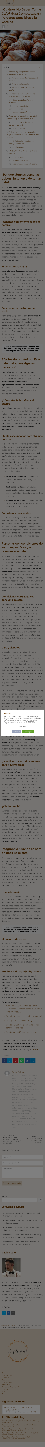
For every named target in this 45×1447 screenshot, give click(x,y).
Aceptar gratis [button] (28, 732)
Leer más (22, 727)
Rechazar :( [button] (16, 732)
